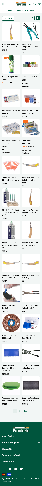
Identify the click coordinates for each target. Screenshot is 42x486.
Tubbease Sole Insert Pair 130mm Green (10, 399)
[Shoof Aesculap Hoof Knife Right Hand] (31, 263)
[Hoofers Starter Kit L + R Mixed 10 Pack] (31, 98)
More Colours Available (27, 85)
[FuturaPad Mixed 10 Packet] (11, 293)
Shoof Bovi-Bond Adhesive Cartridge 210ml (10, 245)
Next (25, 411)
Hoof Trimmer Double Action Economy (30, 366)
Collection (19, 10)
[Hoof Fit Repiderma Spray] (11, 64)
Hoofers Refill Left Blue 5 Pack (29, 336)
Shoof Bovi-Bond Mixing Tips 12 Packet (10, 178)
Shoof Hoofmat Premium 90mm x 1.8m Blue (9, 368)
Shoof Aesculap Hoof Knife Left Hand (10, 276)
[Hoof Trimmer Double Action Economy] (31, 353)
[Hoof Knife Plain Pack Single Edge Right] (31, 197)
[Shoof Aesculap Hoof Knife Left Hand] (11, 263)
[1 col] (33, 18)
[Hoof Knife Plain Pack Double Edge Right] (11, 31)
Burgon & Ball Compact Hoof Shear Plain (30, 47)
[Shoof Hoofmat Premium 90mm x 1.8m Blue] (11, 353)
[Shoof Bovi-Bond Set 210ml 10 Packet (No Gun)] (11, 197)
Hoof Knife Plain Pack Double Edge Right (11, 45)
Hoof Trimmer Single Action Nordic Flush (30, 306)
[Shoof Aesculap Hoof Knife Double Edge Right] (31, 165)
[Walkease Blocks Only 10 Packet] (11, 128)
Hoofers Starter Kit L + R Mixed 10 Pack (30, 112)
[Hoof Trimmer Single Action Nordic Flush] (31, 293)
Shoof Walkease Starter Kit (28, 142)
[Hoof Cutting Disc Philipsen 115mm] (11, 323)
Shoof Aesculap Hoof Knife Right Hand (30, 276)
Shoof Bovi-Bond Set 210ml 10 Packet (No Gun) (10, 212)
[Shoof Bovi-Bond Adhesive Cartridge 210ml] (11, 230)
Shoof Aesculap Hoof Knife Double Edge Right (30, 180)
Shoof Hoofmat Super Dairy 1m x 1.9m (30, 399)
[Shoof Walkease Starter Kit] (31, 128)
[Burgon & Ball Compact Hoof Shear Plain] (31, 31)
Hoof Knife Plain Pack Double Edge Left (30, 244)
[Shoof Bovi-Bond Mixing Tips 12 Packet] (11, 165)
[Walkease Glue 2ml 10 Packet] (11, 98)
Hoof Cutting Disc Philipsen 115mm (9, 336)
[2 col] (38, 18)
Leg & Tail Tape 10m (29, 76)
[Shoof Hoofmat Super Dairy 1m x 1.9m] (31, 385)
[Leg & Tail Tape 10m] (31, 64)
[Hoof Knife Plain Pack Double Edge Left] (31, 230)
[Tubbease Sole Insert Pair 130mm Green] (11, 385)
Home (10, 10)
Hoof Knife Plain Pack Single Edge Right (30, 211)
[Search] (30, 4)
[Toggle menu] (2, 3)
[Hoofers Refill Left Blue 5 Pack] (31, 323)
